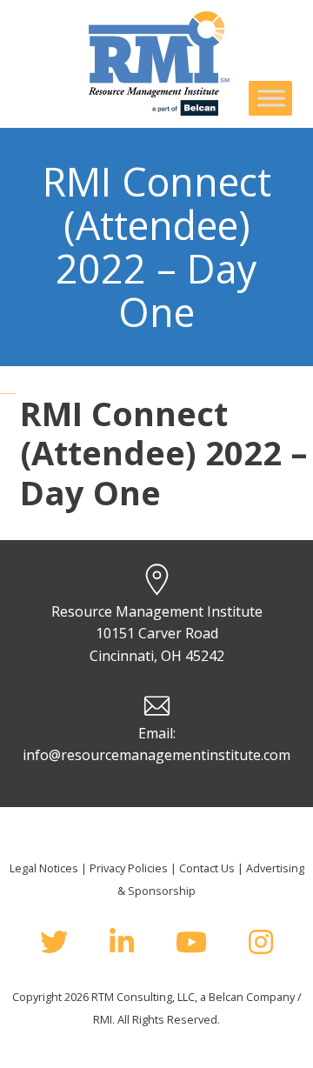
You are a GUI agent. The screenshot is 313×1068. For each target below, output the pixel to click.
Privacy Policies (129, 868)
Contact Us (207, 868)
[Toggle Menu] (271, 98)
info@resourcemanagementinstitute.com (156, 754)
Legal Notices (44, 868)
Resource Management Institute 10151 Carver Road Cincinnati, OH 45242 (157, 633)
